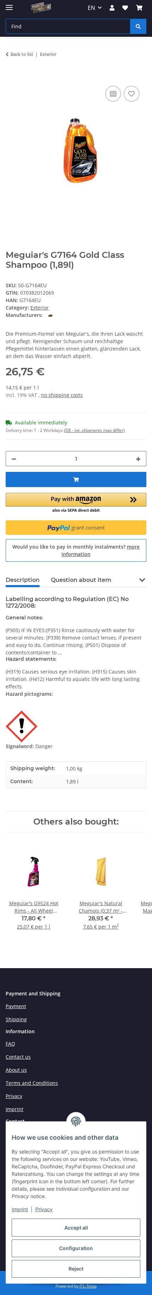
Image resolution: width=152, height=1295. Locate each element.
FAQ (10, 1043)
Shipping (16, 1019)
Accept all (76, 1228)
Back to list (22, 54)
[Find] (138, 26)
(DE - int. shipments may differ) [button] (94, 430)
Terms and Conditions (32, 1083)
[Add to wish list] (131, 94)
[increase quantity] (138, 458)
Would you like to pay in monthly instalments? (76, 550)
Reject (76, 1269)
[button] (112, 8)
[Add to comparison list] (113, 94)
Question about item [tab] (81, 580)
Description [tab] (23, 580)
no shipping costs (62, 395)
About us (16, 1069)
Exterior (39, 307)
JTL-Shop (88, 1286)
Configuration (76, 1248)
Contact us (18, 1056)
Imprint (20, 1209)
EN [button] (91, 8)
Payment (16, 1006)
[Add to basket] (11, 76)
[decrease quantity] (14, 458)
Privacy (44, 1209)
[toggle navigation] (9, 4)
